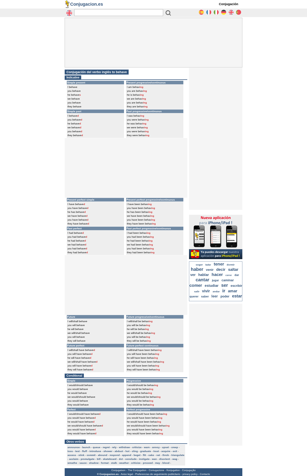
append (126, 455)
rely (114, 447)
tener (219, 264)
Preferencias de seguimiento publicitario (157, 474)
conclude (131, 459)
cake (151, 455)
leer (214, 296)
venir (210, 270)
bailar (208, 265)
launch (86, 447)
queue (96, 447)
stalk (114, 462)
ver (193, 275)
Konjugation (173, 470)
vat (158, 455)
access (72, 455)
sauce (83, 462)
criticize (137, 447)
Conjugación (228, 4)
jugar (215, 280)
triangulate (177, 455)
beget (137, 455)
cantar (202, 279)
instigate (144, 459)
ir (223, 290)
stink (81, 455)
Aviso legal (127, 474)
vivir (206, 291)
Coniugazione (156, 470)
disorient (164, 459)
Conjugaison (118, 470)
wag (174, 459)
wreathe (72, 462)
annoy (156, 447)
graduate (145, 451)
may (157, 462)
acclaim (73, 459)
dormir (231, 264)
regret (106, 447)
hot (127, 451)
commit (91, 455)
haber (197, 269)
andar (216, 291)
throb (165, 455)
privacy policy (190, 474)
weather (124, 462)
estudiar (212, 286)
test (77, 451)
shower (107, 451)
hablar (203, 275)
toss (70, 451)
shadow (94, 462)
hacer (217, 274)
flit (144, 455)
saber (205, 296)
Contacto (205, 474)
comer (195, 285)
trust (156, 451)
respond (115, 455)
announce (74, 447)
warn (147, 447)
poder (224, 296)
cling (135, 451)
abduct (119, 451)
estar (237, 296)
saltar (233, 269)
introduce (95, 451)
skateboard (110, 459)
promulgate (88, 459)
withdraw (124, 447)
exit (175, 451)
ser (224, 285)
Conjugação (189, 470)
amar (232, 291)
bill (99, 459)
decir (220, 269)
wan (154, 459)
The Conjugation (137, 470)
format (105, 462)
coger (199, 264)
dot (121, 459)
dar (237, 275)
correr (228, 275)
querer (194, 296)
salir (196, 291)
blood (165, 462)
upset (165, 447)
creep (174, 447)
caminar (228, 280)
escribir (236, 286)
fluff (84, 451)
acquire (165, 451)
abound (102, 455)
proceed (148, 462)
